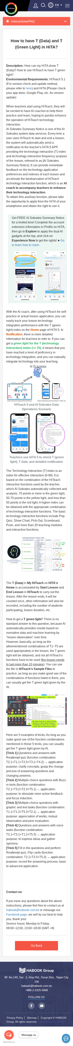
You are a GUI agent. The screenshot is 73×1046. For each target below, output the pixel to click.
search (43, 5)
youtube (41, 1005)
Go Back (36, 945)
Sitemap (32, 1017)
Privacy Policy (15, 1017)
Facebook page (16, 914)
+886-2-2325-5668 (36, 990)
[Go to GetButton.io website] (9, 1042)
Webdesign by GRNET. (53, 1021)
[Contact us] (66, 1038)
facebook (31, 1005)
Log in (36, 5)
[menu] (67, 5)
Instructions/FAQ (23, 21)
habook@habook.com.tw (22, 910)
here (29, 88)
